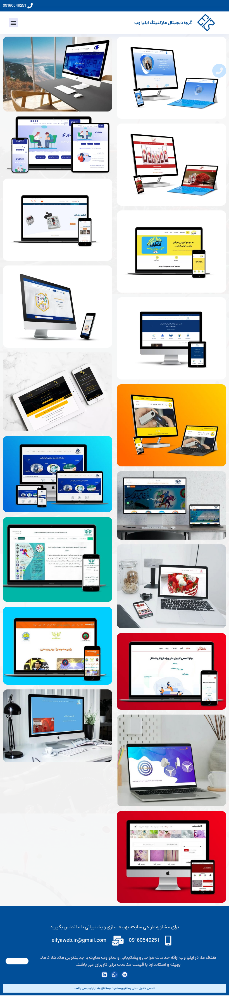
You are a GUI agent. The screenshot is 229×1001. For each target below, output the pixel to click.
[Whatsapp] (114, 974)
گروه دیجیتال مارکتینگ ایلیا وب (163, 23)
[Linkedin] (104, 974)
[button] (13, 22)
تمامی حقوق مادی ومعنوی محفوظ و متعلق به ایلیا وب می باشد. (114, 988)
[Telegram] (124, 974)
